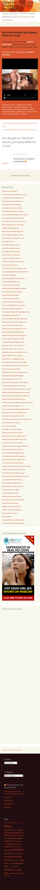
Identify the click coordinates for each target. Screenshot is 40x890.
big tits (19, 109)
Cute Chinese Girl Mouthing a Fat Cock (14, 329)
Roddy (24, 114)
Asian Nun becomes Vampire (15, 750)
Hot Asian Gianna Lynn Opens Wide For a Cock (16, 389)
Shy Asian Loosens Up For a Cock (12, 349)
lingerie (22, 860)
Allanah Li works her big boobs (11, 510)
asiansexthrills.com (10, 835)
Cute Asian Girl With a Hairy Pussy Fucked (15, 382)
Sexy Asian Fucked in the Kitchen (12, 443)
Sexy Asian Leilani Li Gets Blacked (12, 302)
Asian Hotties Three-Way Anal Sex (12, 463)
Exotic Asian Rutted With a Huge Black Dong (16, 312)
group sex (19, 846)
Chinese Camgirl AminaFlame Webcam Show (16, 409)
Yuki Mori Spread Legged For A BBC (13, 339)
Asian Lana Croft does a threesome (13, 523)
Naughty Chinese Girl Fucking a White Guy (15, 446)
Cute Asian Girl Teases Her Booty (12, 449)
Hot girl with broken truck (10, 493)
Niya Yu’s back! (6, 516)
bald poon (20, 835)
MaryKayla (7, 807)
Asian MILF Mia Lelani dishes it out (12, 198)
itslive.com (11, 860)
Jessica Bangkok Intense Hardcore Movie (15, 272)
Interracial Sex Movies (21, 107)
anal (17, 822)
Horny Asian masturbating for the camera (15, 215)
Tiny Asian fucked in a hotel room (12, 201)
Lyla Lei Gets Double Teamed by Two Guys (15, 476)
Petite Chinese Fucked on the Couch (13, 470)
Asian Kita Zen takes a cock (11, 245)
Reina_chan (8, 797)
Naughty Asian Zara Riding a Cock (12, 406)
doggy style (7, 846)
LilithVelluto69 (8, 800)
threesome (14, 873)
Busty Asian (22, 105)
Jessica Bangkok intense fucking (12, 235)
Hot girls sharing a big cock (10, 228)
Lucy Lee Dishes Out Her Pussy (12, 480)
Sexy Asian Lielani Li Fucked (11, 285)
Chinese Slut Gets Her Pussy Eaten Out (14, 335)
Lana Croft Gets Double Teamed (12, 292)
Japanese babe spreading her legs (13, 520)
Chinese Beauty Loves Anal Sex (12, 379)
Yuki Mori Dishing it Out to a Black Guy (21, 129)
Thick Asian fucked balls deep (11, 205)
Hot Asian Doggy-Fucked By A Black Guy (14, 319)
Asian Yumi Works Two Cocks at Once (14, 459)
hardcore (13, 112)
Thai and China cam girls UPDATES (13, 786)
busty (12, 841)
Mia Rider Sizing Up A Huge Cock (12, 309)
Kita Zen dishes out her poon (11, 255)
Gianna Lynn (5, 112)
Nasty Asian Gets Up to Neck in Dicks (13, 399)
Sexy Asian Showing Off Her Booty (13, 332)
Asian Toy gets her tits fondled (12, 208)
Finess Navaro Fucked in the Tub (12, 433)
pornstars (10, 866)
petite (15, 863)
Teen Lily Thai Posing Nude (10, 295)
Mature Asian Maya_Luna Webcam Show (14, 352)
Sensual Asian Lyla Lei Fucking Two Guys (14, 372)
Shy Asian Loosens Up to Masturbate (13, 436)
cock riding (16, 844)
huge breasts (21, 112)
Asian (8, 826)
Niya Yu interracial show (9, 513)
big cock (12, 838)
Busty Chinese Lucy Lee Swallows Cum (14, 413)
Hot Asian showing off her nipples (12, 211)
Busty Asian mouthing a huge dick (12, 231)
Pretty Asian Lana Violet (9, 191)
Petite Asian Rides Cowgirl (10, 490)
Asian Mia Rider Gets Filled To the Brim (14, 288)
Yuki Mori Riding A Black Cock (11, 282)
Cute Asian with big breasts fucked (13, 262)
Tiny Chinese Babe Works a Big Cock (13, 456)
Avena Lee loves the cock (10, 503)
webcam (20, 873)
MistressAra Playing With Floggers (13, 376)
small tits (8, 869)
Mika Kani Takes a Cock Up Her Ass (13, 486)
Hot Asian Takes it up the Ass (11, 423)
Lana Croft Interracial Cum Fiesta (12, 325)
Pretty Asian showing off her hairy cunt (14, 195)
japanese (17, 860)
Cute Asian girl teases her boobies (13, 218)
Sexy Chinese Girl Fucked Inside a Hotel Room (16, 419)
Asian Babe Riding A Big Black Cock (13, 342)
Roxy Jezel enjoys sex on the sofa (13, 225)
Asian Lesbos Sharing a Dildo (11, 369)
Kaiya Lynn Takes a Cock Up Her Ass (13, 345)
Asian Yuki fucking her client (11, 248)
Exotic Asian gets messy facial (11, 496)
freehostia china (5, 750)
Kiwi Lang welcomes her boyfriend (13, 500)
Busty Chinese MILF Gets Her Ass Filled (14, 362)
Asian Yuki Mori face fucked (11, 252)
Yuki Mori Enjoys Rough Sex (10, 298)
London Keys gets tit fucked (11, 258)
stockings (10, 114)
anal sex (21, 822)
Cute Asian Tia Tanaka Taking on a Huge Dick (16, 396)
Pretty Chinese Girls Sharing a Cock (13, 473)
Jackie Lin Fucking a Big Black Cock (13, 453)
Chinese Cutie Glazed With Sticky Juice (14, 439)
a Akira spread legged (9, 275)
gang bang (14, 846)
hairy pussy (8, 850)
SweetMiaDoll (8, 804)
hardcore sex (9, 853)
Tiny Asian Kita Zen (8, 241)
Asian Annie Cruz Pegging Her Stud (13, 359)
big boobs (6, 838)
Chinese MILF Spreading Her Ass (12, 483)
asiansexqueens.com (15, 833)
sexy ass (16, 866)
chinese (10, 844)
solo (15, 870)
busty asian (25, 109)
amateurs (13, 822)
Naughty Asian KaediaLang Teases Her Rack (16, 392)
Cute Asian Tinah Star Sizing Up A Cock (14, 268)
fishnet (32, 109)
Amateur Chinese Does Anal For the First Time (16, 466)
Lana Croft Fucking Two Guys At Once (14, 305)
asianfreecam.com (11, 830)
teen (9, 873)
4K (5, 822)
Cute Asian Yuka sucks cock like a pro (14, 221)
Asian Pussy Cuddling (9, 426)
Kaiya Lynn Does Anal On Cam (11, 315)
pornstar (29, 112)
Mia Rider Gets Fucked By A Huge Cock (14, 322)
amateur (8, 822)
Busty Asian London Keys (10, 265)
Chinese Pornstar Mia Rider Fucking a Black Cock (17, 402)
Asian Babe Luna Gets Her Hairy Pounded (15, 366)
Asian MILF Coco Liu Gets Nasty (12, 429)
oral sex (11, 863)
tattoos (16, 114)
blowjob (7, 841)
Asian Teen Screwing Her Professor (13, 416)
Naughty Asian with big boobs (11, 506)
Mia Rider (6, 863)
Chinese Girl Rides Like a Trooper (12, 355)
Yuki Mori (7, 876)
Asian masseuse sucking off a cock (13, 238)
